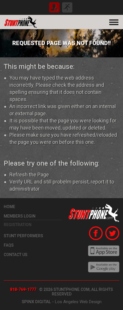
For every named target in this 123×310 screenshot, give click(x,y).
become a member (54, 7)
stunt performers (23, 235)
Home (9, 206)
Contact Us (15, 254)
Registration (17, 224)
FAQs (9, 245)
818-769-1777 (23, 289)
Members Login (19, 216)
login (67, 7)
